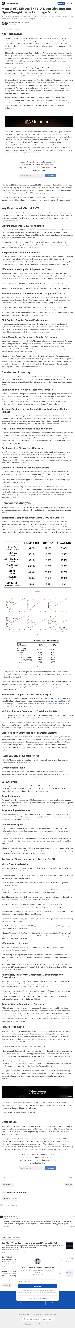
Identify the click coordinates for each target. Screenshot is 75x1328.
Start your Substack (32, 1319)
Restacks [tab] (14, 1198)
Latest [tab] (9, 1237)
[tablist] (10, 1198)
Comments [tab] (6, 1198)
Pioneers (24, 1112)
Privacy (36, 1314)
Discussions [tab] (16, 1237)
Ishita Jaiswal (25, 22)
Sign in (69, 3)
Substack (28, 1324)
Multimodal (28, 131)
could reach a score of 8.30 (55, 701)
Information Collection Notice (37, 1292)
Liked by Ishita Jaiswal (12, 1218)
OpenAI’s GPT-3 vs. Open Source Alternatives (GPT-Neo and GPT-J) (29, 1243)
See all (5, 1285)
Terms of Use (47, 1290)
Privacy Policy (52, 1292)
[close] (56, 1259)
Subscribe (61, 3)
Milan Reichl (8, 1216)
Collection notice (50, 1314)
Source (37, 591)
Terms (42, 1314)
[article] (37, 1248)
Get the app (47, 1319)
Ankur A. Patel (13, 22)
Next (67, 1185)
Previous (9, 1185)
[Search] (71, 1238)
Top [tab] (4, 1237)
